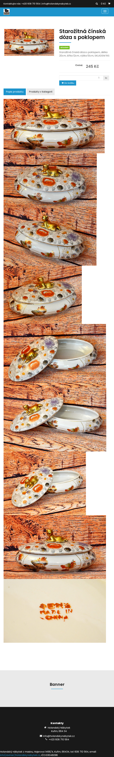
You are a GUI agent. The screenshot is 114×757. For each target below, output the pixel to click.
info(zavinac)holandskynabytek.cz (20, 755)
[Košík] (109, 3)
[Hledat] (97, 4)
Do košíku (69, 82)
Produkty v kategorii (40, 91)
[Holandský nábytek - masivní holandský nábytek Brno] (7, 11)
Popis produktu (14, 91)
